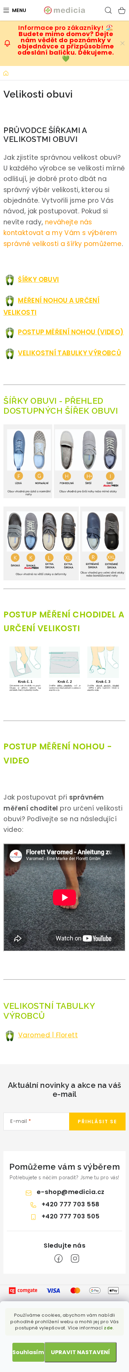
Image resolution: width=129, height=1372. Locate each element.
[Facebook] (58, 1258)
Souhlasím (28, 1352)
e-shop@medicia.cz (71, 1191)
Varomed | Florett (48, 1035)
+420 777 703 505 (71, 1216)
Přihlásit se (97, 1121)
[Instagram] (75, 1258)
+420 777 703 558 (71, 1204)
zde (108, 1328)
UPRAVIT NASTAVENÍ (80, 1352)
